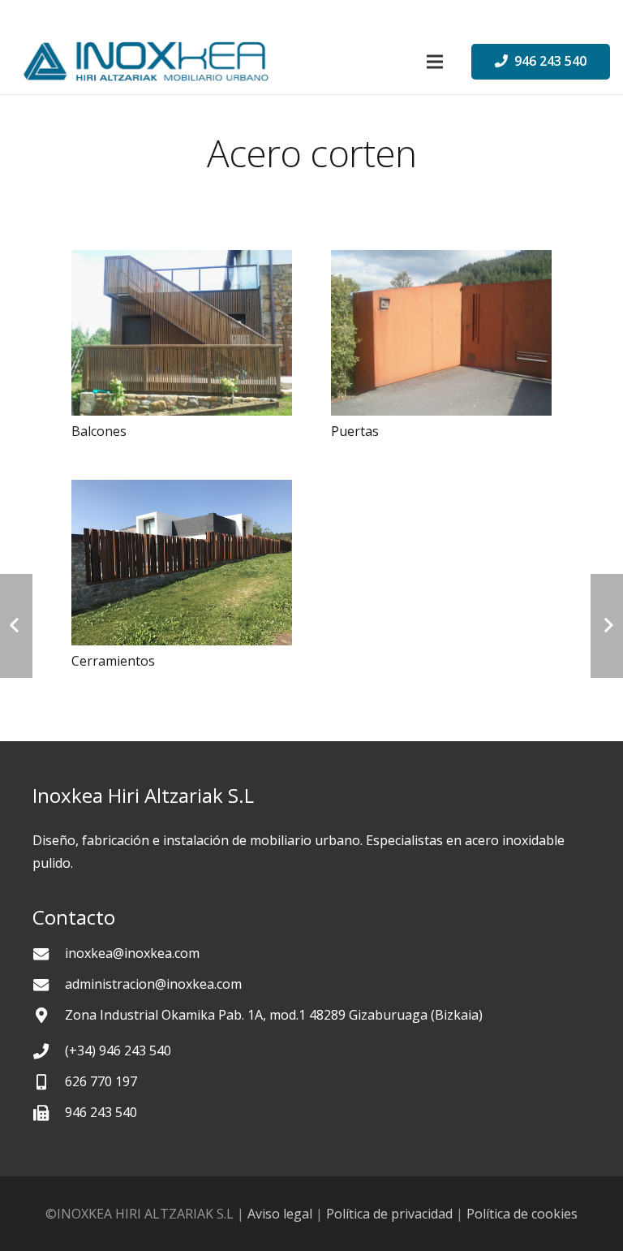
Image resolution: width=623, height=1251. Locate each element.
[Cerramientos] (181, 562)
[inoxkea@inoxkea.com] (48, 953)
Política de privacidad (389, 1214)
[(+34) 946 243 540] (48, 1051)
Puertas (355, 431)
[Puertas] (441, 333)
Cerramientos (113, 661)
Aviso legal (279, 1214)
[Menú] (434, 61)
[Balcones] (181, 333)
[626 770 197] (48, 1081)
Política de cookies (522, 1214)
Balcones (99, 431)
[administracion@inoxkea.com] (48, 984)
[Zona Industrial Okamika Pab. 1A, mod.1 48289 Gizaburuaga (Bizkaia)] (48, 1015)
